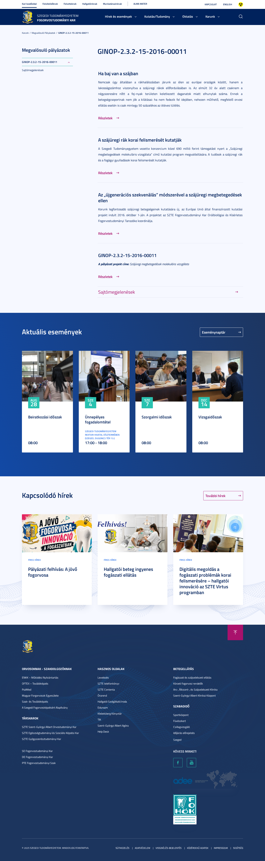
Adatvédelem (142, 848)
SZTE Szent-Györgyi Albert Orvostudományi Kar (49, 727)
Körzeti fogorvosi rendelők (188, 683)
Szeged (177, 739)
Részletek (105, 117)
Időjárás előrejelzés (184, 733)
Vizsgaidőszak (210, 417)
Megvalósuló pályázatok (43, 32)
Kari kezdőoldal (29, 3)
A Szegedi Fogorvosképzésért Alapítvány (45, 707)
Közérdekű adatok (197, 848)
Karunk (210, 16)
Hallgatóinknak (89, 3)
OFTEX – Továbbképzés (35, 683)
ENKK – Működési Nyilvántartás (40, 677)
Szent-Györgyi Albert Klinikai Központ (194, 695)
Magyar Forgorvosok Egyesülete (40, 695)
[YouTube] (191, 762)
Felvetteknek (70, 3)
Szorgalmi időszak (157, 417)
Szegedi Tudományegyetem (57, 16)
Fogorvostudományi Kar (56, 20)
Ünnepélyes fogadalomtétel (98, 419)
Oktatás (187, 16)
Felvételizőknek (50, 3)
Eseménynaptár (213, 332)
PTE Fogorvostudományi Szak (39, 763)
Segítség (238, 848)
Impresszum (221, 848)
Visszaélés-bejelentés (169, 848)
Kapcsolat (211, 4)
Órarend (102, 695)
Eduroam (103, 707)
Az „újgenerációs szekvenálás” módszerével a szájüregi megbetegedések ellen (170, 197)
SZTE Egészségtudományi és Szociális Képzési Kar (50, 733)
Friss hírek (34, 560)
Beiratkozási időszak (45, 417)
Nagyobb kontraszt (240, 4)
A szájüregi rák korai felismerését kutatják (140, 140)
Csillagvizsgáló (181, 727)
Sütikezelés (122, 848)
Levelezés (103, 677)
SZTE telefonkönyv (108, 683)
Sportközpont (181, 715)
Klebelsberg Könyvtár (110, 713)
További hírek (215, 495)
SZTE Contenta (106, 689)
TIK (99, 719)
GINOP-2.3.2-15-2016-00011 (73, 32)
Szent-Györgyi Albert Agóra (113, 725)
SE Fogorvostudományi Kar (37, 751)
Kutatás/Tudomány (157, 16)
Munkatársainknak (112, 3)
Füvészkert (179, 721)
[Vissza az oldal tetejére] (235, 632)
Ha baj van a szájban (118, 73)
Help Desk (103, 731)
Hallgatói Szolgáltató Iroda (112, 701)
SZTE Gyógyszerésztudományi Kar (41, 739)
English (227, 4)
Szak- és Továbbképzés (35, 701)
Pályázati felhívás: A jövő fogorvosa (52, 572)
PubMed (26, 689)
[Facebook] (178, 762)
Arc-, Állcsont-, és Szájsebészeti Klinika (195, 689)
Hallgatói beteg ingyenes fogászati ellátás (128, 572)
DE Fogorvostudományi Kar (37, 757)
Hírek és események (118, 16)
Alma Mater (140, 3)
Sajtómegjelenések (33, 70)
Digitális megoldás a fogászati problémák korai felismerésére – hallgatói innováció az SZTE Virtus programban (205, 581)
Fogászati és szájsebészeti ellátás (192, 677)
